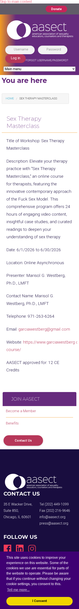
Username (21, 49)
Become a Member (21, 411)
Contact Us (23, 440)
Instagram (32, 548)
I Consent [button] (39, 601)
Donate (56, 9)
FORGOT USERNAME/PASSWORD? (47, 60)
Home (10, 98)
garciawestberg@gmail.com (44, 329)
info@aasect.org (52, 517)
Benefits (12, 423)
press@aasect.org (54, 523)
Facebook (7, 548)
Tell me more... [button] (18, 590)
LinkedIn (20, 548)
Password (54, 49)
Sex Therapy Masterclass (38, 98)
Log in (15, 58)
